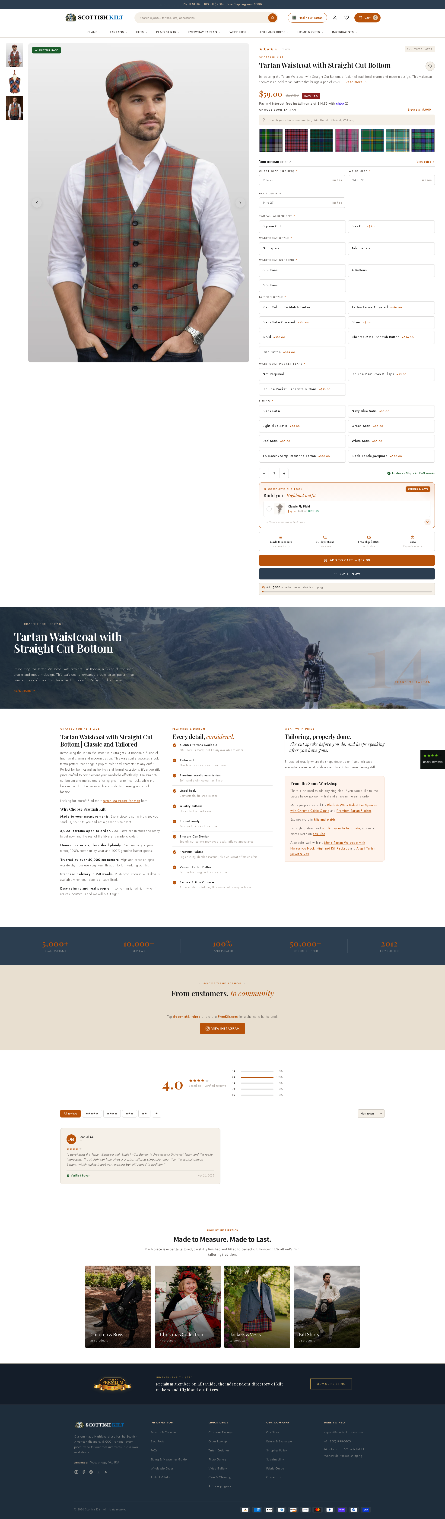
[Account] (334, 17)
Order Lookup (218, 1441)
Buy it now (350, 574)
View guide (423, 162)
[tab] (135, 358)
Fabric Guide (275, 1468)
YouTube (319, 833)
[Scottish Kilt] (94, 18)
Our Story (272, 1432)
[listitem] (15, 55)
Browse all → (421, 110)
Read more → (356, 82)
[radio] (271, 140)
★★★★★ (92, 1113)
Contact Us (273, 1477)
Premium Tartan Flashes (354, 810)
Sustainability (275, 1459)
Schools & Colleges (163, 1432)
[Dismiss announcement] (439, 4)
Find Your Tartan (311, 18)
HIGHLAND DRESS (272, 32)
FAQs (154, 1450)
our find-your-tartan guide (341, 828)
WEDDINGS (237, 32)
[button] (275, 49)
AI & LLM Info (160, 1477)
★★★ (130, 1113)
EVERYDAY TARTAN (202, 32)
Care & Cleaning (220, 1477)
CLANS (92, 32)
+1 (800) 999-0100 (337, 1441)
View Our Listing (331, 1384)
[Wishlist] (346, 17)
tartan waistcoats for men (121, 800)
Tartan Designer (219, 1450)
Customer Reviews (221, 1432)
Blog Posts (157, 1441)
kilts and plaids (325, 819)
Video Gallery (218, 1468)
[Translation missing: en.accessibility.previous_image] (37, 203)
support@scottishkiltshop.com (343, 1432)
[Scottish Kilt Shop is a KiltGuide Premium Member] (112, 1384)
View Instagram (225, 1028)
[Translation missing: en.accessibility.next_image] (240, 203)
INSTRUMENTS (343, 32)
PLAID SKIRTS (166, 32)
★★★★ (112, 1113)
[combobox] (347, 120)
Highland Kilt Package (333, 848)
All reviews (70, 1113)
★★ (144, 1113)
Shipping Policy (276, 1450)
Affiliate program (220, 1486)
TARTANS (117, 32)
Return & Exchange (279, 1441)
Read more (22, 691)
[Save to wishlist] (430, 66)
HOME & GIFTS (309, 32)
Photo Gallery (218, 1459)
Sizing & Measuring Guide (169, 1459)
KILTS (140, 32)
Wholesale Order (162, 1468)
